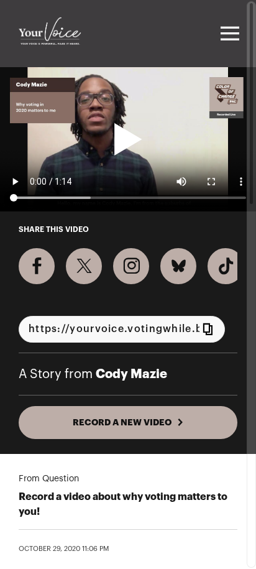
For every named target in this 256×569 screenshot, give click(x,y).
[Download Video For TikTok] (226, 266)
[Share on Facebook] (37, 266)
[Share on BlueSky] (178, 266)
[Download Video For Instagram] (131, 266)
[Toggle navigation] (228, 33)
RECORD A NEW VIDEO (122, 422)
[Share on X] (84, 266)
